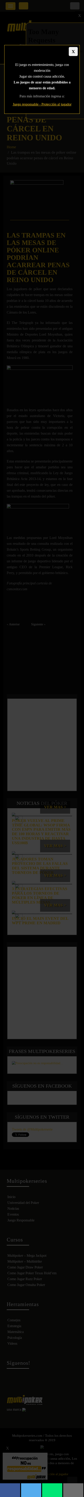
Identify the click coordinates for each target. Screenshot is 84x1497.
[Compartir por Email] (73, 1490)
